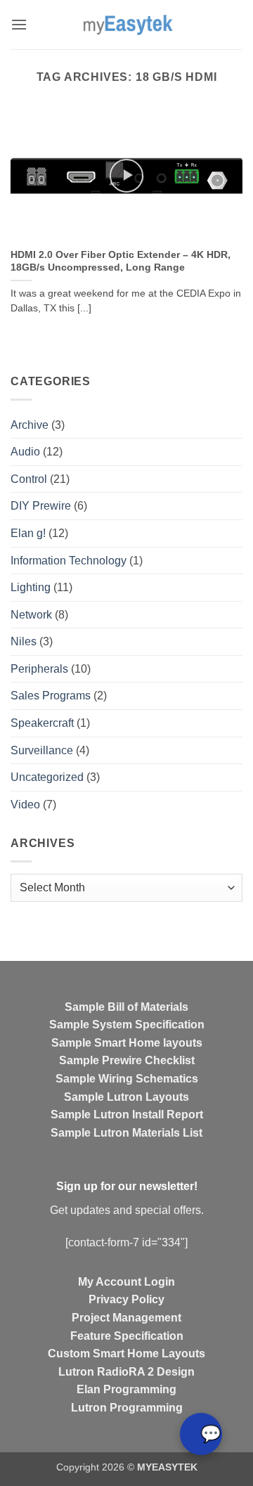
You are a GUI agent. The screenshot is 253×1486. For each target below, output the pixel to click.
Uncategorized (47, 777)
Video (25, 804)
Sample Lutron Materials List (126, 1133)
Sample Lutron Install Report (127, 1114)
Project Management (126, 1318)
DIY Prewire (41, 506)
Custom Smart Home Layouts (126, 1353)
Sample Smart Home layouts (126, 1043)
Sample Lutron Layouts (126, 1097)
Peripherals (39, 669)
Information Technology (68, 561)
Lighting (31, 587)
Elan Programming (126, 1389)
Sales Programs (51, 696)
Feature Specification (126, 1336)
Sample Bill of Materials (126, 1007)
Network (31, 615)
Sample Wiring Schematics (127, 1079)
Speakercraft (42, 723)
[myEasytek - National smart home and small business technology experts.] (127, 24)
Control (29, 479)
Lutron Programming (127, 1408)
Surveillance (42, 750)
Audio (25, 452)
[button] (19, 24)
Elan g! (28, 533)
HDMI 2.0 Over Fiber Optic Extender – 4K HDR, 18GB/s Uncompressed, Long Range (121, 261)
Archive (29, 425)
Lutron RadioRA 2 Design (126, 1372)
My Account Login (126, 1282)
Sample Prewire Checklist (127, 1060)
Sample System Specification (127, 1024)
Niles (24, 641)
